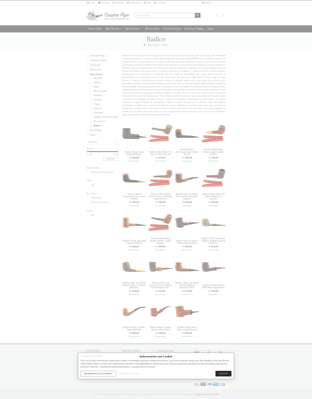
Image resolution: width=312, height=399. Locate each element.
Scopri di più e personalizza (129, 373)
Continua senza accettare (91, 356)
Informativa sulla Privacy (98, 373)
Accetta (223, 373)
